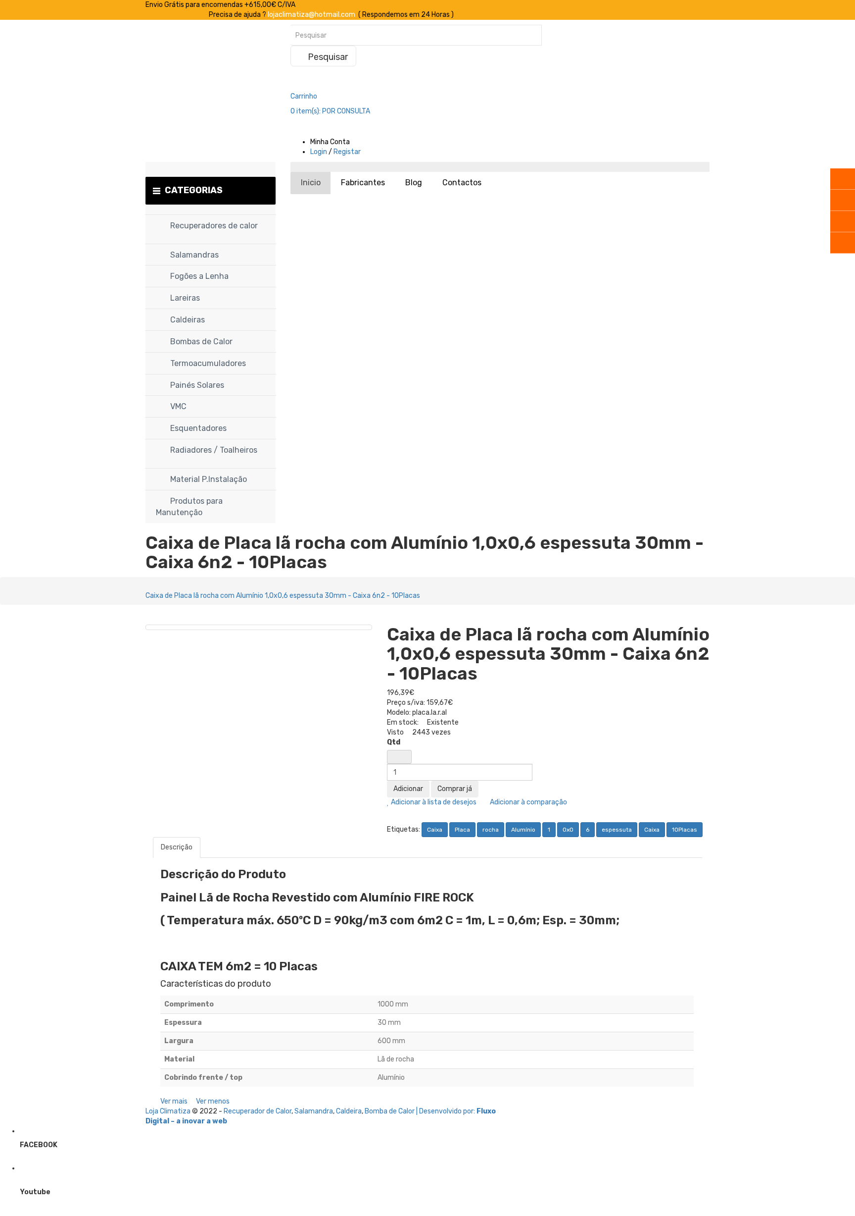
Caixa (434, 829)
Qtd (393, 742)
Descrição (176, 847)
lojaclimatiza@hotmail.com (311, 14)
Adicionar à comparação (527, 802)
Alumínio (523, 829)
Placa (462, 829)
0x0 (568, 829)
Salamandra (313, 1111)
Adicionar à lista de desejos (432, 802)
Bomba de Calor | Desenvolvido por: (420, 1111)
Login (318, 152)
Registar (347, 152)
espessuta (617, 829)
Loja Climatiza (167, 1111)
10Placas (684, 829)
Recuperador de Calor (257, 1111)
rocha (490, 829)
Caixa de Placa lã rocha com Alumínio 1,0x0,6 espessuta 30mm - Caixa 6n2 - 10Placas (282, 595)
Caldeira (349, 1111)
